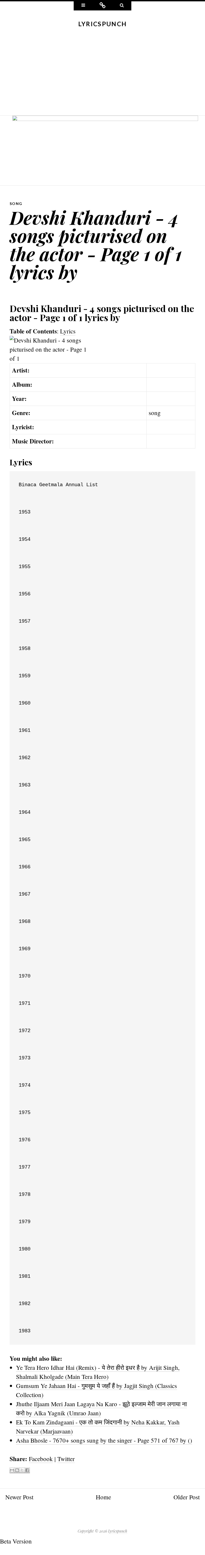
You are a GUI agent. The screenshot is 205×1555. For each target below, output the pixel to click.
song (16, 203)
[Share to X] (22, 1470)
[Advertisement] (102, 75)
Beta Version (16, 1541)
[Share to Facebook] (27, 1470)
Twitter (66, 1459)
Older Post (187, 1497)
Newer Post (19, 1497)
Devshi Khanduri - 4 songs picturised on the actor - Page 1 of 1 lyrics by (96, 244)
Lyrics (68, 331)
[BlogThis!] (17, 1470)
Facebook (41, 1459)
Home (103, 1497)
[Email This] (12, 1470)
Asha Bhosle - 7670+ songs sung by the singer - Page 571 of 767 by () (104, 1440)
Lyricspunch (102, 24)
